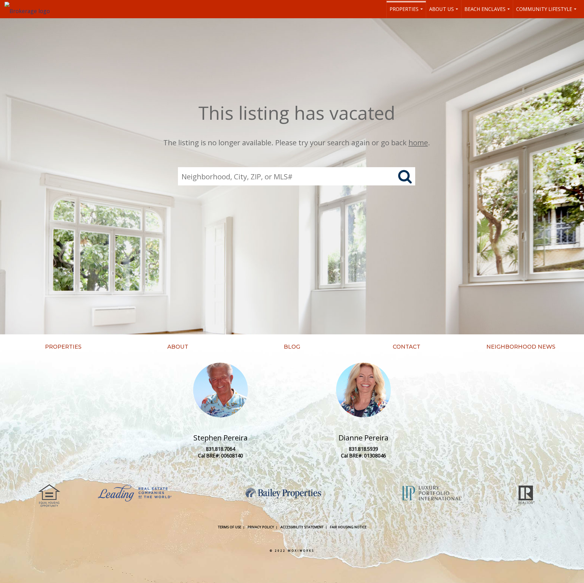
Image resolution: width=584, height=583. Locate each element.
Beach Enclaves (487, 12)
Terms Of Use (229, 527)
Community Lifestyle (547, 12)
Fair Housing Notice (348, 527)
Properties (407, 12)
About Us (444, 12)
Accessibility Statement (302, 527)
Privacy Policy (261, 527)
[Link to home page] (30, 9)
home (418, 142)
